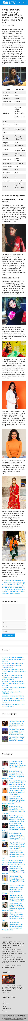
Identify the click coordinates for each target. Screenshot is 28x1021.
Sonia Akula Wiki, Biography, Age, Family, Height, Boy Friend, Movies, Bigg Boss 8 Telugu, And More (17, 791)
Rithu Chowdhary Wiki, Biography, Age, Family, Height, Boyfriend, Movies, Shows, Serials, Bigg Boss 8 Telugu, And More (13, 906)
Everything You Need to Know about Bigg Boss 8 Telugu (13, 705)
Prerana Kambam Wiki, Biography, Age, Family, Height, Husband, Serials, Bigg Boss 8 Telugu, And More (13, 591)
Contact (4, 1011)
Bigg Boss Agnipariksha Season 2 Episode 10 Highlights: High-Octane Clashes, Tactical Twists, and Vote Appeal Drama (13, 944)
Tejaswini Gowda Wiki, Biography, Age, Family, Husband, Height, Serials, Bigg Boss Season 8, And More (13, 916)
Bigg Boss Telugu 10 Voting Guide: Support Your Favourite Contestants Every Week (13, 683)
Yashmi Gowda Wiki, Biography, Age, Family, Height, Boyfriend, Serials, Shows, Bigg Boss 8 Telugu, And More (13, 870)
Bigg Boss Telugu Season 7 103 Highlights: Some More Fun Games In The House (17, 739)
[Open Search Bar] (20, 2)
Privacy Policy (6, 1008)
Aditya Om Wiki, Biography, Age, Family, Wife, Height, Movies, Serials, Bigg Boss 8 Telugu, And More (17, 845)
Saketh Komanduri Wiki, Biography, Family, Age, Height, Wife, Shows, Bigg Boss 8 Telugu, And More (16, 898)
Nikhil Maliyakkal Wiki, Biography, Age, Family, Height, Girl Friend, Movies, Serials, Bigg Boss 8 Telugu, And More (13, 836)
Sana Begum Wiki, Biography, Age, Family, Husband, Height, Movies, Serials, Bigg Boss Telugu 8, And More (13, 862)
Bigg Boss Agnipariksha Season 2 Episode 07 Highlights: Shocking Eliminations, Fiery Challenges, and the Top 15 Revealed (14, 952)
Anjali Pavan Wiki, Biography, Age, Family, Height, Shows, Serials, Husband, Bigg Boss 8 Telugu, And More (12, 926)
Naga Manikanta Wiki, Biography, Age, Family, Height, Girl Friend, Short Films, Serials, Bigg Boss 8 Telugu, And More (13, 774)
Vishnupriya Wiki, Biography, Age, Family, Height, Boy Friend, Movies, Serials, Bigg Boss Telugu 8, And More (17, 783)
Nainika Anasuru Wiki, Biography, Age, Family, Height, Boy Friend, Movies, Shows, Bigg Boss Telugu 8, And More (13, 827)
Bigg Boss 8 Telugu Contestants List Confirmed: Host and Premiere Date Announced (13, 700)
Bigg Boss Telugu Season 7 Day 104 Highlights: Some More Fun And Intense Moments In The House (17, 732)
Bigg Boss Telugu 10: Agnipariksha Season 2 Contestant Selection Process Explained (12, 665)
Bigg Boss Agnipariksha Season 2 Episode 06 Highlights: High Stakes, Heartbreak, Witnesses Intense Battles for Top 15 (13, 960)
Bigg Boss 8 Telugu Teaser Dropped (13, 696)
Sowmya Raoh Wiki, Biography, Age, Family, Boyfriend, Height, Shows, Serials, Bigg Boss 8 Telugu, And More (13, 879)
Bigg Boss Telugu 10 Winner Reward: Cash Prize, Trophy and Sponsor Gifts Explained (13, 659)
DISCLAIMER (5, 1004)
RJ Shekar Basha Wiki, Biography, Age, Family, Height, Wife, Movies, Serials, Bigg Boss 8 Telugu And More (14, 765)
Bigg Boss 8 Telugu (17, 580)
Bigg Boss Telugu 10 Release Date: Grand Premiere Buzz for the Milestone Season (14, 671)
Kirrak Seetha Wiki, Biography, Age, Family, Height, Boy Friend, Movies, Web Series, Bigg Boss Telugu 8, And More (14, 585)
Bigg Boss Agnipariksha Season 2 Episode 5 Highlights (12, 966)
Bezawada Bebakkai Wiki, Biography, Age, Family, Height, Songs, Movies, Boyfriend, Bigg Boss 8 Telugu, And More (13, 889)
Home (4, 1001)
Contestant (7, 580)
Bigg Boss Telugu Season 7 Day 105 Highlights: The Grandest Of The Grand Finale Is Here (17, 724)
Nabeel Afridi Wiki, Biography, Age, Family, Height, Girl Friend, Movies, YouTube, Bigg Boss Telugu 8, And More (13, 809)
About (4, 1006)
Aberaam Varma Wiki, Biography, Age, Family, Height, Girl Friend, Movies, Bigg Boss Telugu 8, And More (13, 854)
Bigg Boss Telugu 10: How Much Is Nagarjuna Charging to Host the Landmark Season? (12, 677)
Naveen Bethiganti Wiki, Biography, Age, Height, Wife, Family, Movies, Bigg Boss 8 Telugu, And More (16, 818)
